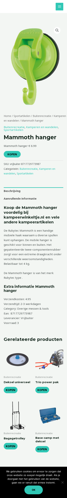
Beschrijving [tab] (12, 191)
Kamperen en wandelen (42, 127)
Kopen (12, 154)
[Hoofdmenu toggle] (59, 6)
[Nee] (62, 482)
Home (7, 116)
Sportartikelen (22, 116)
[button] (57, 30)
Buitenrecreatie (42, 116)
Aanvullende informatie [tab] (20, 198)
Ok (33, 489)
